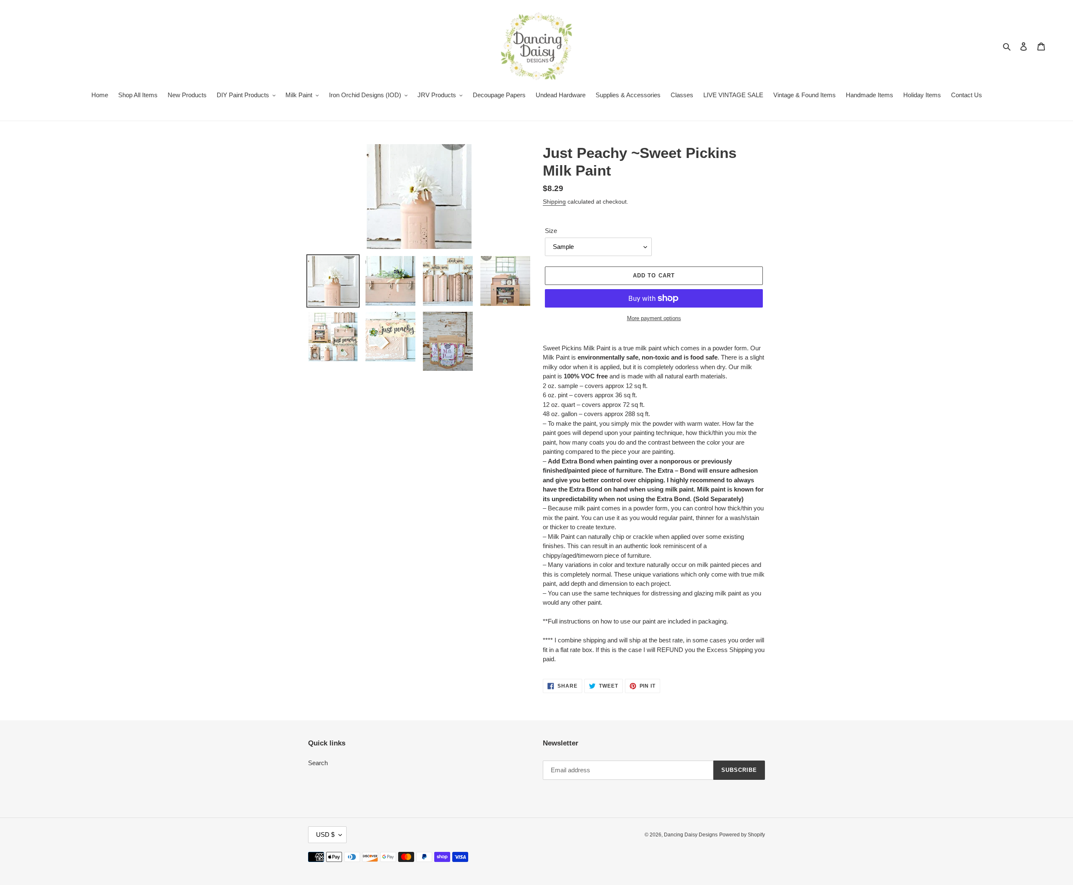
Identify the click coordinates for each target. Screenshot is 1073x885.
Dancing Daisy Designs (691, 835)
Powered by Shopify (742, 835)
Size (551, 230)
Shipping (554, 201)
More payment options (654, 318)
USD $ (325, 834)
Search (318, 762)
